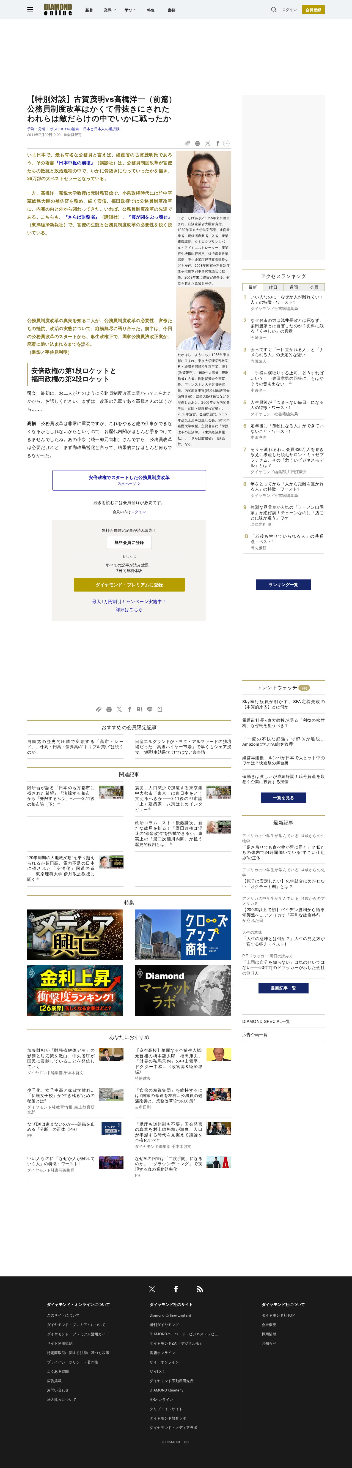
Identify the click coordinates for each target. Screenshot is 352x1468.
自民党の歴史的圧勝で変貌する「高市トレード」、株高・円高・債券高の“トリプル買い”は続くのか (75, 746)
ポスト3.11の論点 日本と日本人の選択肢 (85, 128)
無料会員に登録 (129, 542)
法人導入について (61, 1399)
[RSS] (200, 1290)
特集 (151, 10)
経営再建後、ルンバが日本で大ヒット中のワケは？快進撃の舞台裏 (283, 760)
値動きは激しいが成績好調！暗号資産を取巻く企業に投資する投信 (283, 779)
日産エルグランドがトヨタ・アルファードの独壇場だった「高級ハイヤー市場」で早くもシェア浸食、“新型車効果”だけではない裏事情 (183, 746)
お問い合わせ (58, 1390)
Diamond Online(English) (170, 1315)
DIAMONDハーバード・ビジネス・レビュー (186, 1333)
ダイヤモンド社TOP (278, 1315)
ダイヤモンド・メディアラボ (173, 1427)
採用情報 (269, 1333)
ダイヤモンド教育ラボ (168, 1418)
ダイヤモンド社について (283, 1304)
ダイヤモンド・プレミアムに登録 (129, 584)
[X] (152, 1290)
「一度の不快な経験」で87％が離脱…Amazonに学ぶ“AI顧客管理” (283, 741)
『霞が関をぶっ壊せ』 (149, 217)
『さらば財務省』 (82, 217)
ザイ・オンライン (164, 1361)
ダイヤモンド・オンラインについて (78, 1304)
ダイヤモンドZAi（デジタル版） (176, 1343)
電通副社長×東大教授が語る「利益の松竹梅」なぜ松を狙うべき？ (283, 722)
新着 (89, 10)
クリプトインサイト (166, 1408)
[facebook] (176, 1290)
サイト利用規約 (60, 1343)
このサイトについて (63, 1315)
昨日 (273, 287)
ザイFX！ (158, 1371)
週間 (294, 287)
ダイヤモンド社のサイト (171, 1304)
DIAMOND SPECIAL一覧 (266, 1021)
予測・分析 (36, 128)
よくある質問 (58, 1371)
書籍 (172, 10)
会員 (314, 287)
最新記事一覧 (283, 988)
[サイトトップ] (58, 9)
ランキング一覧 (283, 584)
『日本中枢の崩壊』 (74, 162)
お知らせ (269, 1343)
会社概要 (269, 1324)
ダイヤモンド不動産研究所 (172, 1380)
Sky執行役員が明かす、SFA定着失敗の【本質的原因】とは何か (283, 704)
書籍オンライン (162, 1352)
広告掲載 (54, 1380)
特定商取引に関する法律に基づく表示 (78, 1352)
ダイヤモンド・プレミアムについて (76, 1324)
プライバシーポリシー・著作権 (72, 1361)
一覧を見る (283, 797)
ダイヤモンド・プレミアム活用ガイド (78, 1333)
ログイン (289, 9)
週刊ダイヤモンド (164, 1324)
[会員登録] (313, 9)
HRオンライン (161, 1399)
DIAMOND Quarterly (166, 1390)
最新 (253, 287)
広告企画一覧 (255, 1034)
